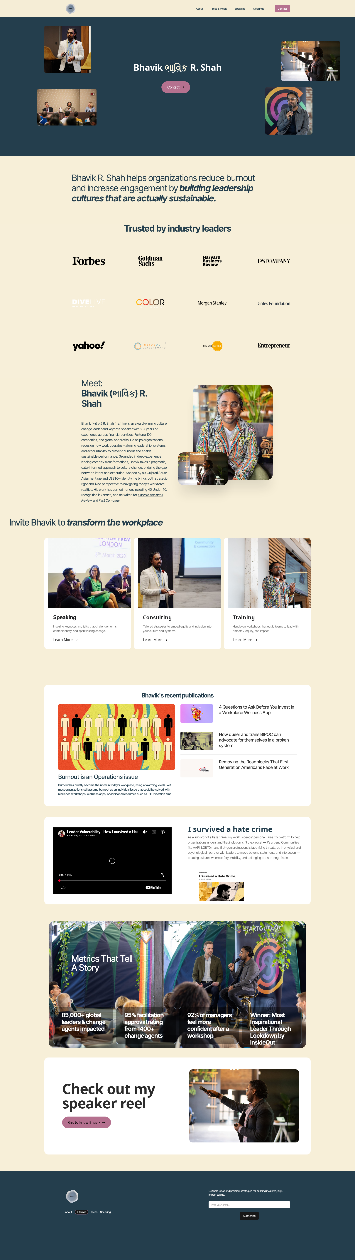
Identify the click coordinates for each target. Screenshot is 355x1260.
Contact (282, 8)
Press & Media (219, 8)
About (199, 8)
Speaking (240, 8)
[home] (70, 8)
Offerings (258, 8)
